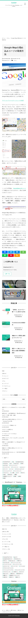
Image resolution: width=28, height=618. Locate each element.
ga (13, 461)
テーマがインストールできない (9, 433)
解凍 (20, 476)
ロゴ (18, 472)
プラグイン (4, 391)
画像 (15, 476)
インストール (7, 467)
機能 (16, 474)
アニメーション (13, 465)
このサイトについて (6, 612)
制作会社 (10, 474)
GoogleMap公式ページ (19, 188)
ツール (11, 469)
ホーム (3, 610)
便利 (5, 474)
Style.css (16, 463)
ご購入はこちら (20, 610)
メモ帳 (12, 472)
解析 (5, 478)
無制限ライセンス (7, 476)
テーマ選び (4, 388)
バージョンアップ (7, 471)
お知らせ (4, 373)
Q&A (3, 371)
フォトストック (17, 471)
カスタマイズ (5, 378)
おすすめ (6, 465)
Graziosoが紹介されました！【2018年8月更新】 (14, 452)
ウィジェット (5, 376)
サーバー (6, 469)
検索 (23, 399)
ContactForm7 (7, 461)
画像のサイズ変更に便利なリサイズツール (12, 448)
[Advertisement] (14, 22)
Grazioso (6, 463)
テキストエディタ (20, 469)
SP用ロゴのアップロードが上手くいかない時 (13, 438)
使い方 (22, 472)
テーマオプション (6, 386)
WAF (22, 463)
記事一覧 (7, 274)
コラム (15, 60)
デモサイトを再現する (7, 429)
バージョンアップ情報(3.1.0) (9, 425)
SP (11, 463)
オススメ (23, 467)
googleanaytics (20, 461)
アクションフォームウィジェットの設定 (13, 100)
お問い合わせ (13, 610)
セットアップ (5, 383)
